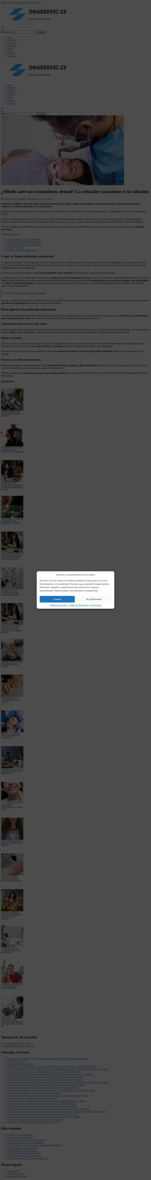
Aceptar (57, 599)
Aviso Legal (95, 605)
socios (82, 584)
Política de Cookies (58, 605)
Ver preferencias (94, 599)
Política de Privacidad (79, 605)
